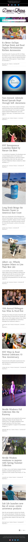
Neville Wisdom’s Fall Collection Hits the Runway (12, 412)
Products (10, 63)
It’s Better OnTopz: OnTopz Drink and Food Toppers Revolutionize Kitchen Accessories (13, 46)
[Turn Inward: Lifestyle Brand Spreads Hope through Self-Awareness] (14, 83)
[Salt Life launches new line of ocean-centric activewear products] (14, 492)
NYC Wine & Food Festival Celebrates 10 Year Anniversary (12, 354)
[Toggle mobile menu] (25, 15)
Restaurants (16, 324)
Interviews (11, 165)
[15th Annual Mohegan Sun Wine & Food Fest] (14, 297)
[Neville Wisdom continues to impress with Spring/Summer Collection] (14, 445)
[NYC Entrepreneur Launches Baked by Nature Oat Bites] (14, 133)
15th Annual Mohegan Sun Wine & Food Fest (12, 309)
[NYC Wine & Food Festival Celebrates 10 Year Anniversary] (14, 341)
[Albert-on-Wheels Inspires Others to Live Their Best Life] (14, 247)
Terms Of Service (15, 537)
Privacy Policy (22, 537)
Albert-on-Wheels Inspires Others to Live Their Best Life (12, 264)
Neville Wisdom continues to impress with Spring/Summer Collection (12, 462)
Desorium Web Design (7, 537)
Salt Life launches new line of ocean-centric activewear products (12, 506)
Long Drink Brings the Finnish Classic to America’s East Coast (12, 210)
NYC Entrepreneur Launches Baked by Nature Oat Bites (11, 148)
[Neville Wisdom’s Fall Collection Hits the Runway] (14, 390)
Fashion (11, 118)
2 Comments (20, 118)
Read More (4, 65)
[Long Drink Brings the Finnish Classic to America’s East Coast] (14, 188)
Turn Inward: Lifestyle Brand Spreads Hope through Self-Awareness (13, 100)
